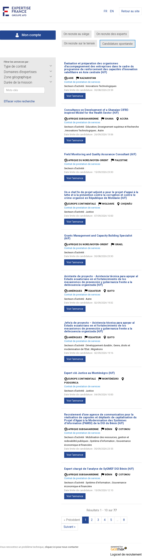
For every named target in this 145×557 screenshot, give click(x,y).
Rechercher (47, 90)
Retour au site (130, 11)
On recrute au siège (76, 34)
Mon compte (31, 35)
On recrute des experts (111, 34)
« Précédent (72, 520)
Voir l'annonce (74, 95)
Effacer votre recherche (19, 101)
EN (112, 11)
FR (105, 11)
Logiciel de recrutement (126, 554)
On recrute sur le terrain (79, 43)
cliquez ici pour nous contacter (61, 547)
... (117, 520)
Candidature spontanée (117, 44)
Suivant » (70, 527)
